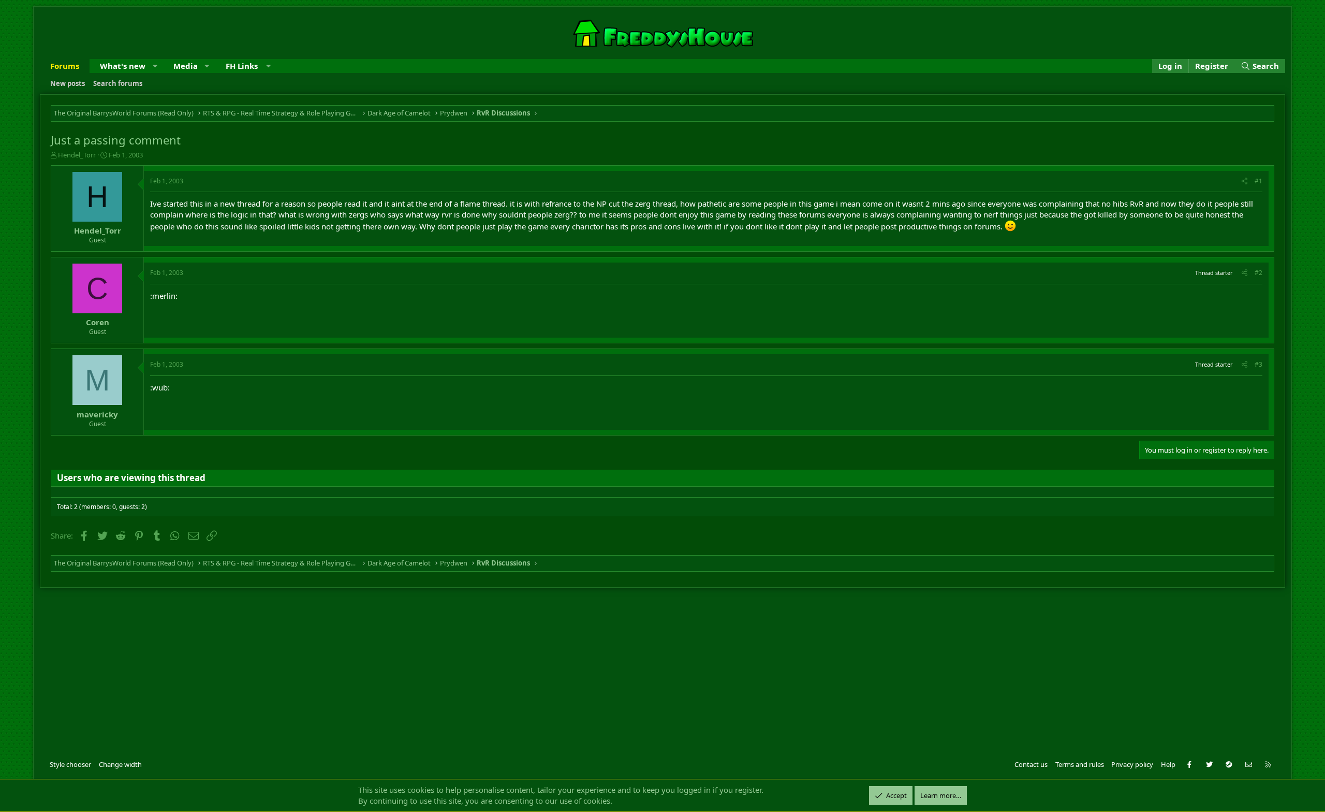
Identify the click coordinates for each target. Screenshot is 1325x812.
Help (1168, 764)
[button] (155, 66)
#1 (1258, 181)
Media (185, 66)
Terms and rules (1079, 764)
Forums (64, 66)
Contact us (1031, 764)
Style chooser (70, 764)
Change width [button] (120, 764)
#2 (1258, 272)
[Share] (1244, 181)
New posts (67, 83)
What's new (122, 66)
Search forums (117, 83)
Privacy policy (1132, 764)
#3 (1258, 364)
